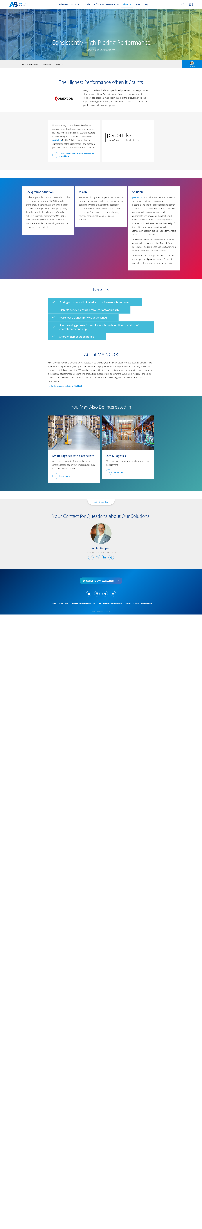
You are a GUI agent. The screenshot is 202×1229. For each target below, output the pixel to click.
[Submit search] (182, 4)
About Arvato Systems (30, 64)
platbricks (57, 140)
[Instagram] (97, 593)
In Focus (75, 4)
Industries (63, 4)
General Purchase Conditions (83, 603)
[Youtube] (113, 593)
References (47, 64)
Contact (128, 603)
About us (127, 4)
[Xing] (105, 593)
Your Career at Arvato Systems (110, 603)
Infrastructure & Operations (106, 4)
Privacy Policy (64, 603)
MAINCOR (59, 64)
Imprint (53, 603)
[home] (17, 4)
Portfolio (86, 4)
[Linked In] (88, 593)
